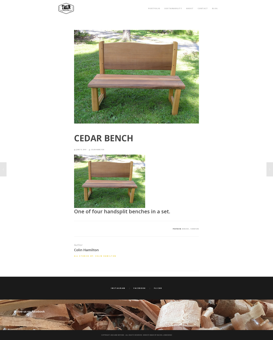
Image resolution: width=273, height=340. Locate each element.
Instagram (118, 288)
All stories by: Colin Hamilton (95, 256)
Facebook (140, 288)
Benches (185, 229)
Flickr (158, 288)
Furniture (194, 229)
